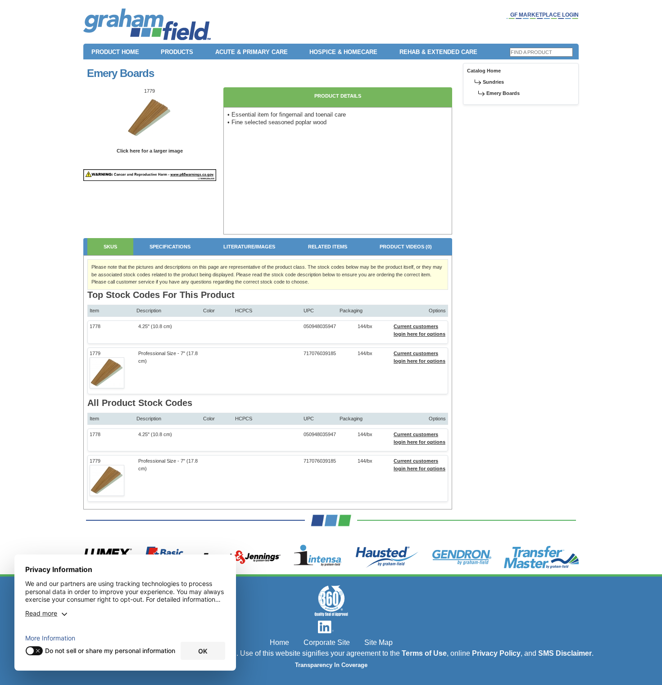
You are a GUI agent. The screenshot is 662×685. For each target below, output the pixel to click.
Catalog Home (484, 70)
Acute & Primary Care (251, 52)
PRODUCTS (177, 52)
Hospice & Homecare (343, 52)
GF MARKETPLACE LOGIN (544, 15)
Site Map (378, 642)
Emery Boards (503, 93)
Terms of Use (424, 653)
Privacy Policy (496, 653)
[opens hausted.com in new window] (387, 557)
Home (279, 642)
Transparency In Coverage (331, 665)
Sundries (493, 82)
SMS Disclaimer (565, 653)
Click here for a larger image (150, 150)
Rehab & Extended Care (438, 52)
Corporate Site (327, 642)
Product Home (115, 52)
